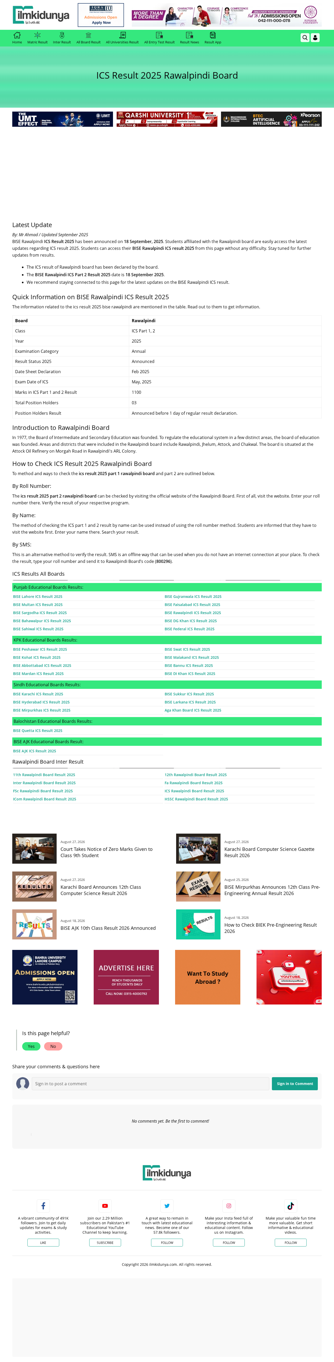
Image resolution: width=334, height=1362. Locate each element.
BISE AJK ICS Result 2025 (34, 750)
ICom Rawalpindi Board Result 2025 (44, 799)
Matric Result (37, 42)
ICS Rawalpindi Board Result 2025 (194, 790)
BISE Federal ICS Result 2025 (189, 628)
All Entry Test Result (159, 42)
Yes (31, 1046)
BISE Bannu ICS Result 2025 (189, 665)
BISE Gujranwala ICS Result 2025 (193, 596)
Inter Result (62, 42)
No (53, 1046)
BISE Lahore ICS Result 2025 (37, 596)
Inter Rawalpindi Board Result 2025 (44, 782)
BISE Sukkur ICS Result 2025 (189, 693)
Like (43, 1242)
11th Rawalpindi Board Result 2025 (44, 774)
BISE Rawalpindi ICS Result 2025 (193, 612)
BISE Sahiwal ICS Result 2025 (38, 628)
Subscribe (105, 1242)
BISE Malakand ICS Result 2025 (192, 657)
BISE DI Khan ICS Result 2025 (190, 673)
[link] (101, 15)
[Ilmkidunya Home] (41, 15)
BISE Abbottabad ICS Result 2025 (42, 665)
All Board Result (88, 42)
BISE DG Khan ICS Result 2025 (191, 620)
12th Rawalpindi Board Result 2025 (196, 774)
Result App (213, 42)
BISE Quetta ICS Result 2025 (37, 730)
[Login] (315, 37)
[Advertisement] (167, 167)
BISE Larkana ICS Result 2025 (190, 702)
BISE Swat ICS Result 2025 (187, 649)
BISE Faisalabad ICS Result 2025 (192, 604)
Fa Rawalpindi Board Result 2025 (194, 782)
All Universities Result (122, 42)
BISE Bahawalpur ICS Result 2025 (42, 620)
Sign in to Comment (295, 1083)
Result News (189, 42)
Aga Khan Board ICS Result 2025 (193, 710)
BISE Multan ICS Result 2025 (38, 604)
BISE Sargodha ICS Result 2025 (40, 612)
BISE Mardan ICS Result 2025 (38, 673)
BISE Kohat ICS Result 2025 (37, 657)
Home (17, 42)
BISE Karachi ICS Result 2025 (38, 693)
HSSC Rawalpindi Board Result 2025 (196, 799)
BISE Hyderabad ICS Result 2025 (41, 702)
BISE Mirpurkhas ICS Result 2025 (41, 710)
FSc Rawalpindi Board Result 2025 (43, 790)
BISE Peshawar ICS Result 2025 (40, 649)
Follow (167, 1242)
